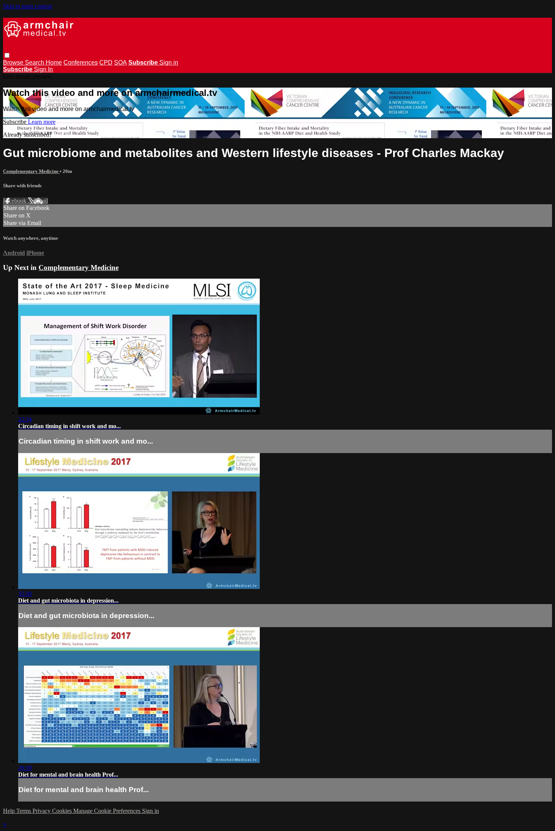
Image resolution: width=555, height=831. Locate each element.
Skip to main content (27, 6)
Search (35, 62)
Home (54, 62)
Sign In (43, 69)
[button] (7, 55)
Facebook (15, 200)
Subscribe (15, 122)
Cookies (62, 811)
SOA (120, 62)
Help (9, 811)
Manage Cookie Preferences (107, 811)
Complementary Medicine (31, 171)
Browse (14, 62)
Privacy (42, 811)
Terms (24, 811)
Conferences (80, 62)
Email (41, 200)
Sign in (168, 62)
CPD (106, 62)
